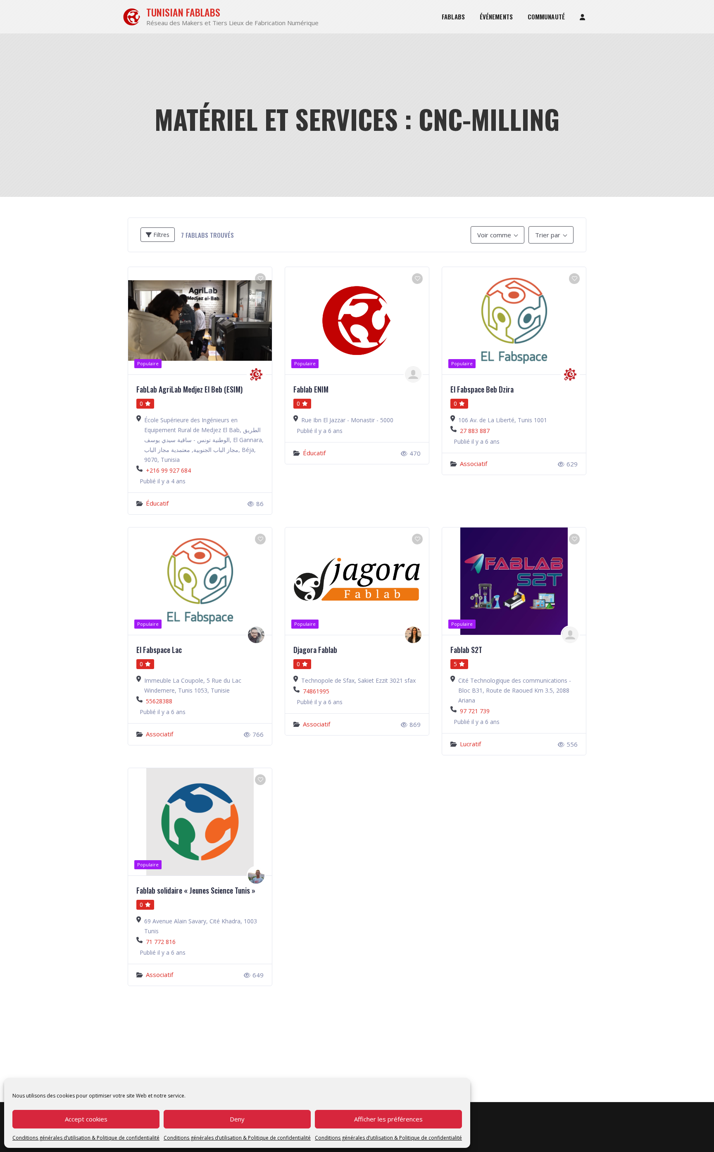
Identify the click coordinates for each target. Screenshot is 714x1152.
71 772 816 (161, 942)
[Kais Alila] (413, 374)
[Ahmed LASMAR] (256, 875)
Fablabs (453, 16)
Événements (496, 16)
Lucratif (470, 744)
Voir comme (494, 235)
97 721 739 (475, 711)
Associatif (473, 463)
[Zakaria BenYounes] (256, 634)
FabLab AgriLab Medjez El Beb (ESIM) (189, 389)
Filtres (160, 235)
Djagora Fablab (315, 650)
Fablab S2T (466, 650)
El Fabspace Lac (159, 650)
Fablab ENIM (310, 389)
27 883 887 (475, 431)
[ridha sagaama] (570, 634)
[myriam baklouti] (413, 634)
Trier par (547, 235)
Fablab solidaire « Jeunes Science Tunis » (195, 890)
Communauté (546, 16)
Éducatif (157, 503)
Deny (237, 1119)
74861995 (316, 691)
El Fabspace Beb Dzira (482, 389)
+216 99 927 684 (168, 470)
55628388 (159, 701)
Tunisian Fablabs (183, 12)
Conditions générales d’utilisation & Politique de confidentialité (85, 1137)
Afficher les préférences (388, 1119)
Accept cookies (86, 1119)
